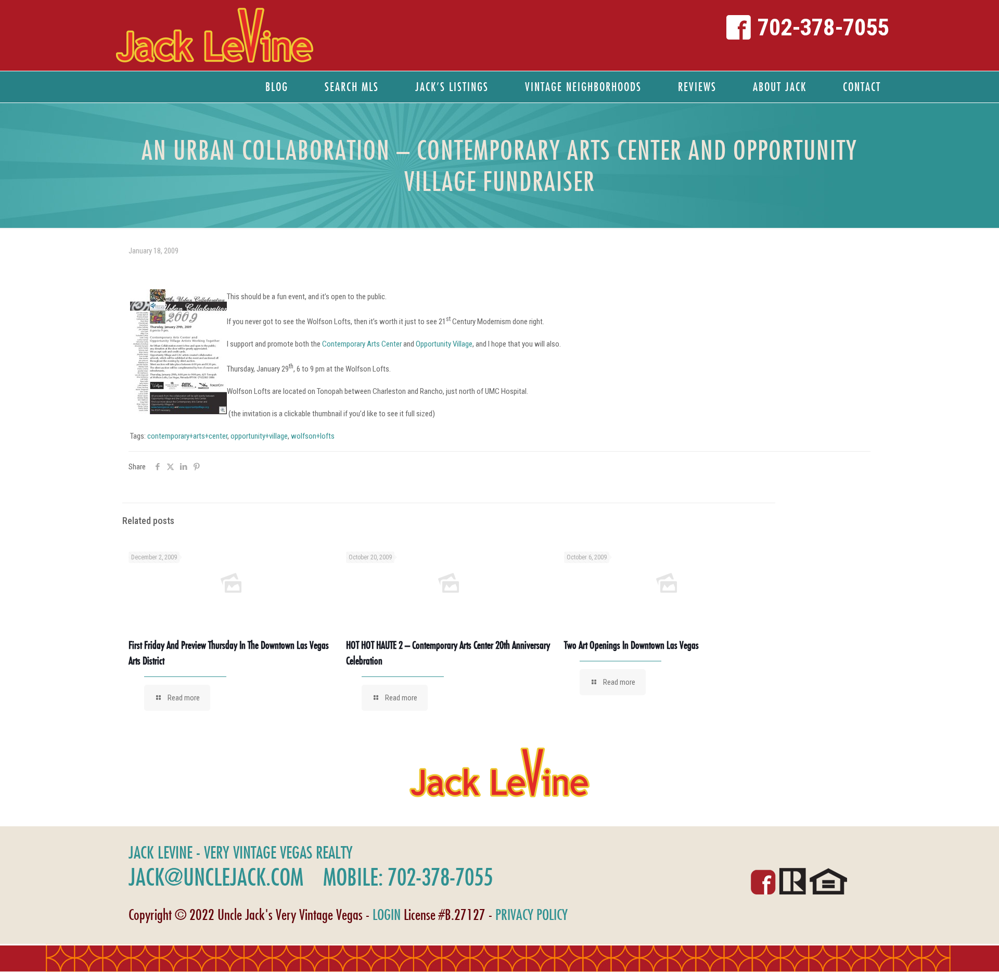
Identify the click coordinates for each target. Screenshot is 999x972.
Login (387, 914)
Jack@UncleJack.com (216, 876)
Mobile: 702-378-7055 (408, 876)
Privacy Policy (531, 914)
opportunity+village (259, 436)
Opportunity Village (444, 344)
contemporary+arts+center (187, 436)
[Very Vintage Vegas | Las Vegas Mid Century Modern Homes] (214, 35)
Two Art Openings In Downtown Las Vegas (631, 644)
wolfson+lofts (313, 436)
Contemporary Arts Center (362, 344)
